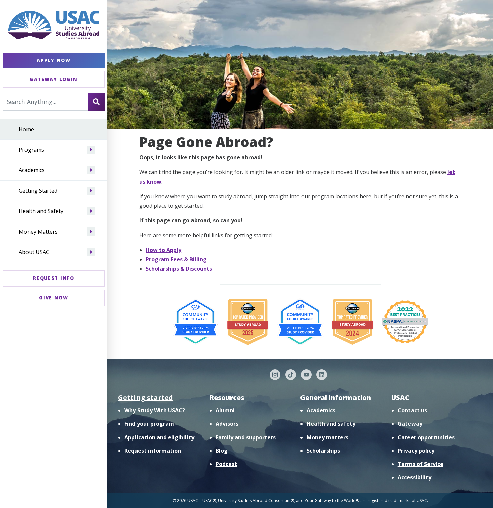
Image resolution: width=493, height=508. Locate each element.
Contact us (412, 410)
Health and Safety (41, 211)
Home (26, 129)
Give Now (53, 297)
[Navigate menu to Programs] (91, 149)
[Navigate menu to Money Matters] (91, 231)
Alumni (225, 410)
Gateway (410, 423)
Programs (31, 149)
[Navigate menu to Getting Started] (91, 190)
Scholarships (323, 450)
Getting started (145, 397)
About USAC (34, 252)
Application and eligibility (159, 437)
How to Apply (163, 250)
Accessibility (414, 477)
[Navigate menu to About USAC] (91, 252)
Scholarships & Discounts (179, 268)
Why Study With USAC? (154, 410)
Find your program (149, 423)
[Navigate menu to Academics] (91, 170)
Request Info (53, 278)
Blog (222, 450)
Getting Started (38, 190)
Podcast (226, 464)
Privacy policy (416, 450)
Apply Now (53, 60)
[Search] (96, 101)
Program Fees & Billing (176, 259)
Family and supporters (246, 437)
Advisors (227, 423)
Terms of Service (420, 464)
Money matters (327, 437)
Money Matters (38, 231)
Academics (32, 170)
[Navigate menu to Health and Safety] (91, 211)
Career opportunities (426, 437)
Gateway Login (54, 79)
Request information (152, 450)
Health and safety (331, 423)
